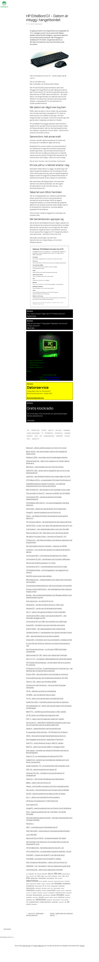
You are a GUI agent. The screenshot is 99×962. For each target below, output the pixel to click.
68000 (38, 876)
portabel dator (51, 892)
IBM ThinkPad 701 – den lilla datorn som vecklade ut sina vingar (48, 490)
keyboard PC (30, 436)
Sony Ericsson (67, 897)
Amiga (42, 876)
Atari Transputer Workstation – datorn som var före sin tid (46, 862)
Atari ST (67, 876)
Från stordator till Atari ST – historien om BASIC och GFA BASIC (48, 493)
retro (64, 892)
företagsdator (66, 430)
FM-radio (43, 883)
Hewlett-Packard (38, 886)
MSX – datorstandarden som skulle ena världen (42, 636)
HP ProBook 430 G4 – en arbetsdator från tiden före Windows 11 (48, 480)
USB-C (28, 439)
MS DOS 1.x (30, 824)
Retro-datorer (68, 892)
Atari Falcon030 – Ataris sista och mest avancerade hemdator (48, 831)
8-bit (27, 873)
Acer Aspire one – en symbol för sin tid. (39, 601)
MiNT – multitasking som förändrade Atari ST (42, 827)
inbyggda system (54, 886)
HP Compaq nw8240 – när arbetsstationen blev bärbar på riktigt (49, 522)
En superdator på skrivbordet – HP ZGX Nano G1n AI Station (47, 732)
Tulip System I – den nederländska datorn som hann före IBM (47, 529)
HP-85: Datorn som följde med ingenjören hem (42, 715)
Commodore (42, 878)
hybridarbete (67, 433)
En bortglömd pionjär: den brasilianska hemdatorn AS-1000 (47, 678)
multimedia (63, 890)
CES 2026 (44, 430)
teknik (33, 899)
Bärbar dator (34, 878)
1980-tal (50, 874)
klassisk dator (38, 888)
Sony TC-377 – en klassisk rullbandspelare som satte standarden (49, 659)
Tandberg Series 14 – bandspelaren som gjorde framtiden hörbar (49, 632)
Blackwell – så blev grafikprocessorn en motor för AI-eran (46, 448)
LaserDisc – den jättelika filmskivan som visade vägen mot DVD (48, 476)
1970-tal (39, 873)
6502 (35, 876)
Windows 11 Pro (35, 439)
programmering (58, 892)
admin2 (32, 24)
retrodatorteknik (35, 897)
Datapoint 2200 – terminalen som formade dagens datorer (47, 457)
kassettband (62, 886)
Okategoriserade (38, 24)
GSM (52, 883)
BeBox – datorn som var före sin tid (38, 783)
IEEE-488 (48, 885)
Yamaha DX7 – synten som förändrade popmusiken (44, 608)
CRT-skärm (60, 878)
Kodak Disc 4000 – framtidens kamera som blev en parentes (47, 702)
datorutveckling (50, 881)
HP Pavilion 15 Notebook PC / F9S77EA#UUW (42, 801)
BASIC (28, 878)
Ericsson (27, 883)
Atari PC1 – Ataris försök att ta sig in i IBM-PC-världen (44, 743)
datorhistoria (32, 880)
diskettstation (67, 881)
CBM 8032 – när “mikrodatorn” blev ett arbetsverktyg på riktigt (48, 866)
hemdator (58, 883)
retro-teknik (29, 895)
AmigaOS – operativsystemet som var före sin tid (43, 512)
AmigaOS (46, 876)
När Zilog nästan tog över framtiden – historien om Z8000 (46, 546)
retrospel (41, 897)
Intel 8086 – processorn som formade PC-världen (43, 859)
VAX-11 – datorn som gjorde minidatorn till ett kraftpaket (46, 612)
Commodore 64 (50, 878)
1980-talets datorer (66, 873)
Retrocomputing (37, 895)
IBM (45, 886)
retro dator (67, 436)
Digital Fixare (31, 316)
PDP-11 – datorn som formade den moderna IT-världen (45, 719)
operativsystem (68, 890)
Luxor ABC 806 (31, 834)
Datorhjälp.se (38, 946)
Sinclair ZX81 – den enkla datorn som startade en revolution (47, 674)
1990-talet (32, 876)
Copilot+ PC (50, 430)
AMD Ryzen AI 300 (35, 430)
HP (42, 433)
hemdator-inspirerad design (33, 433)
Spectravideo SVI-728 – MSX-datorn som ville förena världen (47, 533)
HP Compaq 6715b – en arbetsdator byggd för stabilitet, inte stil (48, 851)
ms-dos (58, 890)
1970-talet (44, 873)
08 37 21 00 (52, 375)
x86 (65, 902)
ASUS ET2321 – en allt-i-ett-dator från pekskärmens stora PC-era (49, 525)
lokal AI (36, 436)
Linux (52, 888)
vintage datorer (61, 902)
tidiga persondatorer (64, 899)
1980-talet (58, 873)
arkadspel (59, 876)
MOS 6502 (44, 890)
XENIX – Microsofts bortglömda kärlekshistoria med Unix (46, 736)
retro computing (46, 895)
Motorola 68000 (51, 890)
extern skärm (59, 430)
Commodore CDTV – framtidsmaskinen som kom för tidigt (46, 566)
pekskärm (35, 892)
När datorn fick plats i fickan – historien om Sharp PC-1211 (46, 536)
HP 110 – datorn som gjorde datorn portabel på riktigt (44, 698)
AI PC (28, 430)
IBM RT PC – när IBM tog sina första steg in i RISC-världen (46, 712)
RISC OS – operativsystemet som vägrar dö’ (41, 769)
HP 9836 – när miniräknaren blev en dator (40, 695)
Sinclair (55, 897)
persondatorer (45, 892)
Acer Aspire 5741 (32, 804)
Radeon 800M (59, 436)
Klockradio (30, 420)
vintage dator (54, 902)
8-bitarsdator (31, 873)
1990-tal (27, 876)
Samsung (51, 897)
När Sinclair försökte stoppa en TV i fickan (41, 563)
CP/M (56, 878)
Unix (27, 902)
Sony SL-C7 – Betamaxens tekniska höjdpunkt (35, 914)
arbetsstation (55, 876)
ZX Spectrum (34, 904)
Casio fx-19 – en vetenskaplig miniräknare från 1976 (44, 756)
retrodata (53, 895)
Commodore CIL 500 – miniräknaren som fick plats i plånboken (48, 559)
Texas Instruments (56, 899)
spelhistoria (29, 899)
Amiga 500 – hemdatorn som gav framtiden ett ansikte (45, 625)
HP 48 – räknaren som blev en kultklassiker (41, 691)
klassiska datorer (30, 888)
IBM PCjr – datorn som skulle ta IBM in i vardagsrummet (45, 747)
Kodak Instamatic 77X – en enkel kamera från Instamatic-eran (48, 766)
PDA (31, 892)
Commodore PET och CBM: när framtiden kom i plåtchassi (46, 621)
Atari (63, 876)
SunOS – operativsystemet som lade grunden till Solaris (46, 794)
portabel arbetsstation (49, 436)
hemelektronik (30, 886)
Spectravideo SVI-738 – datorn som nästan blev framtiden (46, 655)
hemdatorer (67, 883)
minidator (62, 888)
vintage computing (45, 902)
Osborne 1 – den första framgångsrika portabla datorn (45, 779)
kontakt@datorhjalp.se (52, 377)
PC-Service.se (53, 379)
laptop (48, 888)
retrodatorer (29, 897)
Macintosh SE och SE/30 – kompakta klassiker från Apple (46, 838)
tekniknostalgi (49, 899)
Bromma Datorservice (35, 398)
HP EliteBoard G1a (49, 433)
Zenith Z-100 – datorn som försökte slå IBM (41, 682)
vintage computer (34, 902)
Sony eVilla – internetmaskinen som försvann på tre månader (47, 790)
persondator (39, 892)
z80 (68, 902)
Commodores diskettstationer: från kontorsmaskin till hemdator (49, 586)
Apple (49, 876)
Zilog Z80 (28, 904)
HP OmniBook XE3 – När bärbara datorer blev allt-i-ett (45, 848)
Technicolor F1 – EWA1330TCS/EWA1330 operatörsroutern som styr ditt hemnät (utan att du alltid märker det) (48, 724)
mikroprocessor (57, 888)
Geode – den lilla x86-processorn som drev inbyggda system (47, 786)
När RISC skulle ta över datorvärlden (39, 576)
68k (36, 873)
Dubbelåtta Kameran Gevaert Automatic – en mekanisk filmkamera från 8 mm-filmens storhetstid (45, 485)
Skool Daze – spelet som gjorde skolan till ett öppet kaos (46, 509)
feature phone (33, 883)
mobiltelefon (38, 890)
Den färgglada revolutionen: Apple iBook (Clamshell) (44, 739)
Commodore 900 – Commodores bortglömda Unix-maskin (46, 556)
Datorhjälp (30, 328)
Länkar (28, 371)
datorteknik (45, 881)
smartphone (61, 897)
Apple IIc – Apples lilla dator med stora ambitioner (43, 728)
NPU (41, 436)
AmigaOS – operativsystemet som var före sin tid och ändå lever (48, 808)
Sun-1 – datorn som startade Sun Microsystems (43, 797)
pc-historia (28, 892)
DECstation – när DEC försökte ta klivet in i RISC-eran (45, 605)
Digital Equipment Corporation (59, 881)
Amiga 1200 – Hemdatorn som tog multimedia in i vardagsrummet (49, 640)
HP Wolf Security (58, 433)
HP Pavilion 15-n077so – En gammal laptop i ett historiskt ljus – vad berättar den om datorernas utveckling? (49, 669)
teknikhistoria (41, 899)
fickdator (39, 883)
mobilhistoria (30, 890)
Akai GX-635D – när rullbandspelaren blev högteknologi (45, 629)
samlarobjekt (46, 897)
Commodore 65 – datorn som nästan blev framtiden (44, 870)
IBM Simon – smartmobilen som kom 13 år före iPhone (44, 467)
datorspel (40, 881)
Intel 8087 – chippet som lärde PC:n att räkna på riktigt (45, 855)
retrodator (60, 895)
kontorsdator (44, 888)
